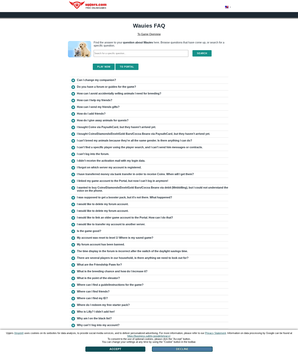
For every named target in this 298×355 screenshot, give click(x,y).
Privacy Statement (215, 333)
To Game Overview (149, 34)
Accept (115, 349)
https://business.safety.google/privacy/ (148, 335)
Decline (182, 349)
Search (202, 53)
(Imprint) (19, 333)
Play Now (103, 66)
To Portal (127, 66)
